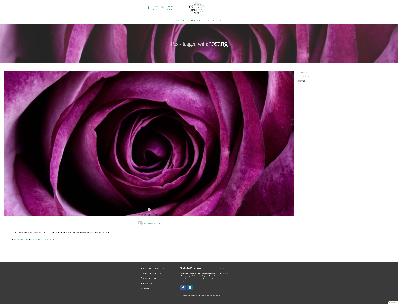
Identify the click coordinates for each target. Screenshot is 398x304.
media (39, 239)
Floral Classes (210, 20)
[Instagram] (190, 287)
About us (185, 20)
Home (177, 20)
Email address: (302, 72)
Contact (220, 20)
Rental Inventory (197, 20)
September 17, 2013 (155, 223)
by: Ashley (145, 223)
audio (31, 239)
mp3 (43, 239)
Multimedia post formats (21, 239)
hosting (35, 239)
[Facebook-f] (183, 287)
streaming (51, 239)
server (46, 239)
